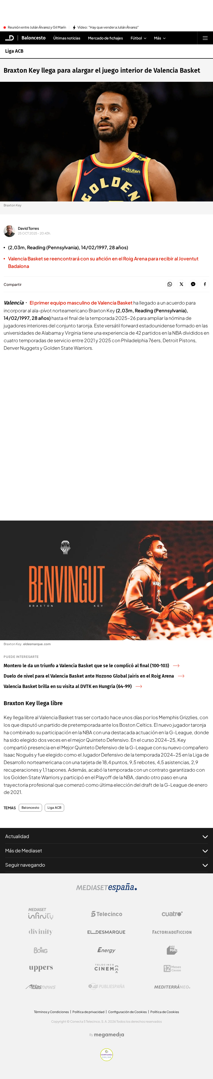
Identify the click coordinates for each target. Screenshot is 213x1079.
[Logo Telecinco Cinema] (106, 968)
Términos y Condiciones (51, 1012)
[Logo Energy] (106, 950)
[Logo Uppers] (41, 968)
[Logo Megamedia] (109, 1035)
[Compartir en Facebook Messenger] (193, 284)
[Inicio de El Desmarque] (9, 38)
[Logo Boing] (41, 950)
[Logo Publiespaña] (106, 986)
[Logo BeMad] (172, 950)
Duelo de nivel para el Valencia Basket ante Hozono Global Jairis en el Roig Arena (89, 676)
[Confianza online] (106, 1059)
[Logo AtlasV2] (40, 986)
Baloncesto (34, 38)
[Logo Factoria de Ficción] (172, 932)
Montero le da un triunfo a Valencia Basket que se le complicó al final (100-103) (86, 666)
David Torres (28, 228)
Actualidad (17, 836)
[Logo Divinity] (41, 932)
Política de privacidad (88, 1012)
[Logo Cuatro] (172, 913)
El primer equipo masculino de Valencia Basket (81, 303)
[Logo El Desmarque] (106, 932)
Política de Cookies (164, 1012)
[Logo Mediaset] (106, 890)
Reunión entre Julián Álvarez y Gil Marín (37, 27)
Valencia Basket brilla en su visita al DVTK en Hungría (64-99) (68, 686)
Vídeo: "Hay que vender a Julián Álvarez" (108, 27)
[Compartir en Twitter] (181, 284)
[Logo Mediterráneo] (172, 986)
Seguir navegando (25, 865)
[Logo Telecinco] (106, 913)
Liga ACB (14, 51)
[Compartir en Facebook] (204, 284)
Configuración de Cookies (127, 1012)
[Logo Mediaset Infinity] (40, 913)
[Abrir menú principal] (205, 38)
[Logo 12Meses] (172, 968)
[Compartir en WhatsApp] (169, 284)
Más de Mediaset (23, 850)
